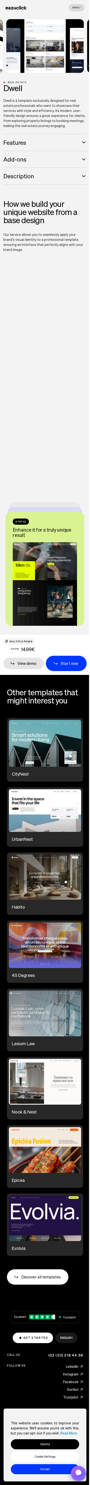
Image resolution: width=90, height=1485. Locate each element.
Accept (45, 1469)
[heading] (44, 142)
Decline (45, 1444)
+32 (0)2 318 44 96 (65, 1355)
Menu (76, 7)
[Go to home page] (16, 8)
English (66, 1338)
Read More (68, 1433)
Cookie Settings (45, 1456)
